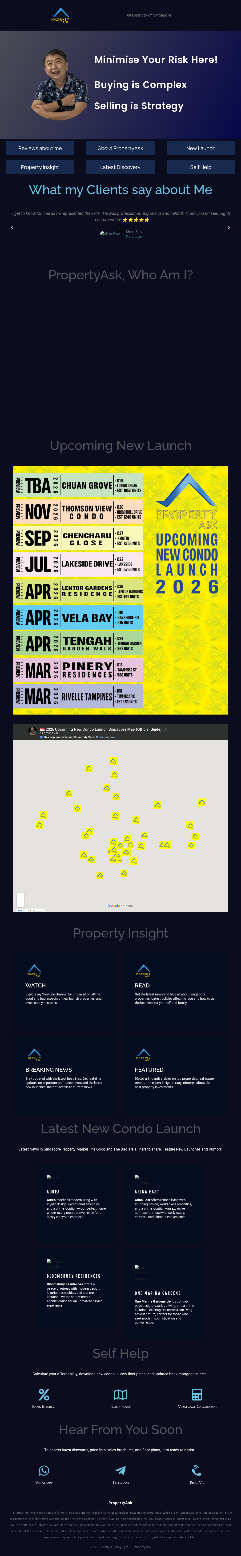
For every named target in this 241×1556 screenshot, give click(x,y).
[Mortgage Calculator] (197, 1394)
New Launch (200, 148)
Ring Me (197, 1482)
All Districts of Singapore (148, 15)
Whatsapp (44, 1482)
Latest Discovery (120, 167)
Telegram (120, 1482)
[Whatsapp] (44, 1470)
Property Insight (40, 167)
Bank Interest (44, 1406)
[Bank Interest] (44, 1394)
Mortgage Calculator (197, 1406)
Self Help (200, 167)
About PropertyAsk (120, 148)
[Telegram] (120, 1470)
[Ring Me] (197, 1470)
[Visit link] (65, 990)
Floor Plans (121, 1406)
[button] (12, 227)
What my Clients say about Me (121, 189)
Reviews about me (40, 148)
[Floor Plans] (120, 1394)
